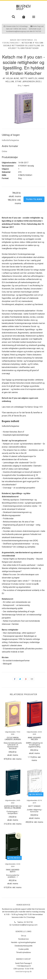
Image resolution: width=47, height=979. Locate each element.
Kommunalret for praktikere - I (12, 876)
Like (15, 679)
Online (4, 151)
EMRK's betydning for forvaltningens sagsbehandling (34, 745)
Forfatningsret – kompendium (13, 812)
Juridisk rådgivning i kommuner (34, 810)
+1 (26, 679)
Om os (23, 936)
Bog (19, 85)
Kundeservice (23, 939)
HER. (41, 407)
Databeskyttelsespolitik (23, 946)
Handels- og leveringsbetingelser (23, 942)
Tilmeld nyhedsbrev (23, 952)
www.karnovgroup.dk (24, 971)
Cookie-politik (23, 949)
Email (31, 679)
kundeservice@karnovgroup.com (24, 925)
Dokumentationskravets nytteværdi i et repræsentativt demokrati (13, 746)
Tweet (20, 679)
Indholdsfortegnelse (10, 140)
